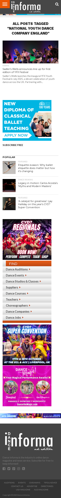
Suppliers (12, 287)
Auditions (9, 483)
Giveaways (34, 483)
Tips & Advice (50, 483)
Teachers (12, 299)
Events (22, 483)
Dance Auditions (17, 269)
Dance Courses (16, 293)
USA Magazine (23, 490)
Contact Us (17, 486)
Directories (47, 486)
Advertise (32, 486)
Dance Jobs (13, 317)
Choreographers (17, 305)
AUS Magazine (41, 490)
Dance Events (15, 275)
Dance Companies (17, 311)
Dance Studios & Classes (22, 281)
